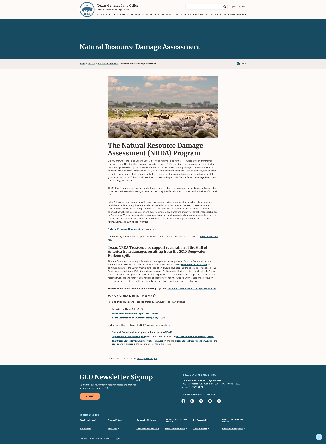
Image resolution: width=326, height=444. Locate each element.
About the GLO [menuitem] (105, 15)
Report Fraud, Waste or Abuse (232, 420)
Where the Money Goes (232, 429)
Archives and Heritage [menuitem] (197, 15)
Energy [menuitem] (150, 15)
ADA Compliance (87, 420)
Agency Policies (115, 420)
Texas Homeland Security (148, 429)
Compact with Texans (146, 420)
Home (82, 63)
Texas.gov (112, 429)
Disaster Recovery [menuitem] (169, 15)
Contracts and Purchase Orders (176, 420)
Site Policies (85, 429)
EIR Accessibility (200, 420)
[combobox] (206, 6)
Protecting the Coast (108, 63)
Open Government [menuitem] (234, 15)
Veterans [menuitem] (136, 15)
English (233, 6)
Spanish (241, 6)
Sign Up (89, 396)
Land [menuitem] (217, 15)
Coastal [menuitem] (122, 15)
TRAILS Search (200, 429)
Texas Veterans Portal (175, 429)
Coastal (91, 63)
